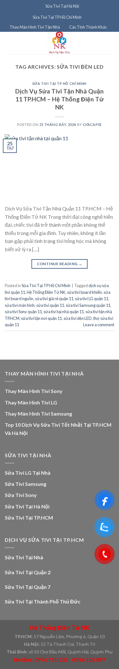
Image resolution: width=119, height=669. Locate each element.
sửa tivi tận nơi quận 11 (41, 318)
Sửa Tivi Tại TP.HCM (29, 517)
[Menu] (37, 6)
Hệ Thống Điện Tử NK (46, 292)
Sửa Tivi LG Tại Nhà (27, 473)
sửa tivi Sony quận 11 (23, 311)
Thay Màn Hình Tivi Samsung (38, 413)
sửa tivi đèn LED (77, 318)
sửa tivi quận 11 (50, 305)
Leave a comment (98, 324)
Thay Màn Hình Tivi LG (31, 402)
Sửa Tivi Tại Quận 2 (27, 572)
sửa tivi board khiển (84, 292)
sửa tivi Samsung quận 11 (88, 305)
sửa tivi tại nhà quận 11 (63, 311)
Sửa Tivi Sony (21, 495)
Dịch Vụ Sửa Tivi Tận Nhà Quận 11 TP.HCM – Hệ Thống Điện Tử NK (59, 99)
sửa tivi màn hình (20, 305)
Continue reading (60, 263)
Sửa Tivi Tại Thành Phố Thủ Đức (42, 601)
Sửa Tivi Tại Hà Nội (62, 6)
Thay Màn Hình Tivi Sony (34, 391)
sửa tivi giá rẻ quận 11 (54, 298)
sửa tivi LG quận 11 (91, 298)
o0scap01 (92, 124)
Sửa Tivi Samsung (25, 484)
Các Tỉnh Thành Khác (88, 27)
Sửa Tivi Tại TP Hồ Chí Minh (57, 17)
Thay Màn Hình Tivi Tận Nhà (35, 27)
